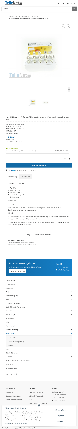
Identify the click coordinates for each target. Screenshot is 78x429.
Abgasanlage (10, 318)
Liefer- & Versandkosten (14, 399)
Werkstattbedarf (11, 368)
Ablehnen (60, 421)
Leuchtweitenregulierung (16, 341)
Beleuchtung (10, 333)
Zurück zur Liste (13, 16)
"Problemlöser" (11, 280)
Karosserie (9, 288)
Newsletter (9, 392)
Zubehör (9, 357)
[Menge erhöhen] (69, 159)
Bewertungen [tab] (25, 177)
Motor (8, 292)
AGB (30, 399)
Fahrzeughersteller (12, 374)
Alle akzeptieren (60, 410)
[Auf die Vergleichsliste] (63, 26)
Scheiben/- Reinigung (13, 303)
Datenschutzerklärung (20, 423)
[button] (59, 3)
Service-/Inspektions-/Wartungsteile (18, 360)
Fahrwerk (9, 311)
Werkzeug (9, 364)
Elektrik (8, 349)
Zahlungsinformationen (13, 396)
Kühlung (9, 322)
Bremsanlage (10, 314)
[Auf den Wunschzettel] (68, 26)
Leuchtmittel (12, 338)
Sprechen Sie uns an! (18, 271)
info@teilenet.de (63, 270)
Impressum (8, 423)
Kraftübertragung (12, 295)
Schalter (10, 345)
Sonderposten (10, 284)
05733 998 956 (63, 267)
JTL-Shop (66, 428)
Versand (19, 142)
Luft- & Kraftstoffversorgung (15, 307)
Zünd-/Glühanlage (12, 353)
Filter (8, 299)
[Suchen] (74, 9)
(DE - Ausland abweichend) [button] (28, 151)
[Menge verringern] (8, 159)
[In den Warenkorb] (7, 22)
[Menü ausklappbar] (2, 1)
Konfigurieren (60, 416)
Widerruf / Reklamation (36, 396)
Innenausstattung (12, 330)
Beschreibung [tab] (12, 177)
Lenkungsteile (10, 326)
